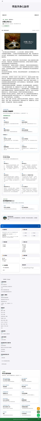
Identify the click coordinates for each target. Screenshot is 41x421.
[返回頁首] (38, 418)
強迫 (2, 327)
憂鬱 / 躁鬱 (3, 310)
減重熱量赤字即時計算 (5, 299)
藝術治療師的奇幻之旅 (17, 23)
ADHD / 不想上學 (4, 322)
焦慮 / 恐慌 (3, 312)
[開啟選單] (2, 1)
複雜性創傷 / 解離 (4, 316)
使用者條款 (3, 349)
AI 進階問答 (4, 234)
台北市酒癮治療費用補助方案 (6, 291)
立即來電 (25, 267)
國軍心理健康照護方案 (5, 289)
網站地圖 (3, 357)
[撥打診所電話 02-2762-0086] (38, 412)
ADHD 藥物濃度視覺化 (6, 360)
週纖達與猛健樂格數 (4, 297)
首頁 (3, 19)
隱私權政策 (3, 351)
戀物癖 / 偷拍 (3, 318)
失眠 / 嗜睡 (3, 314)
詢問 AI (4, 235)
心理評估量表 (3, 339)
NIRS (4, 270)
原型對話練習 (4, 364)
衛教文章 (6, 19)
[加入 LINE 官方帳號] (38, 415)
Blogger (8, 279)
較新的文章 (4, 15)
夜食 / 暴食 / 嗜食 (4, 324)
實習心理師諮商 (4, 284)
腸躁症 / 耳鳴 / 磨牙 (4, 326)
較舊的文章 (37, 15)
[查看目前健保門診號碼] (38, 408)
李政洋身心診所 (20, 6)
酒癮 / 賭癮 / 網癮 (4, 320)
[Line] (38, 226)
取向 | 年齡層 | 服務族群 (5, 333)
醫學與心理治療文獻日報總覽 (6, 347)
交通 (32, 267)
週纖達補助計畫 (4, 301)
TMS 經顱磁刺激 (6, 267)
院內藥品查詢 (3, 345)
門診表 (29, 267)
